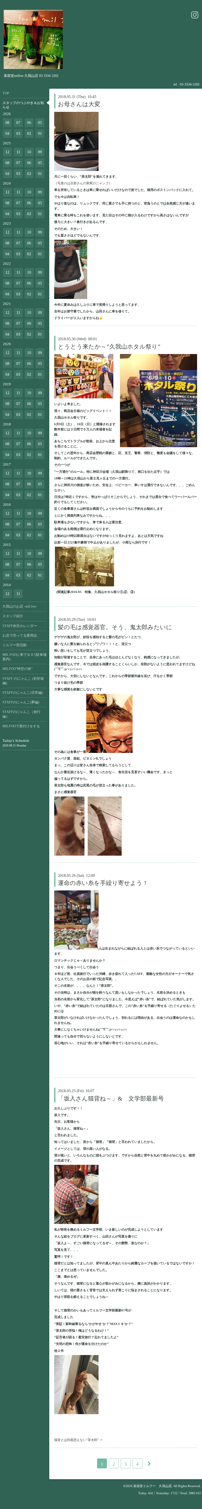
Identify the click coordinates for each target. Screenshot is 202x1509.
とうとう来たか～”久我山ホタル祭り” (109, 346)
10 (29, 152)
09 (40, 152)
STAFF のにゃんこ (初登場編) (23, 681)
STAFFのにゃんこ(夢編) (20, 702)
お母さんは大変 (79, 104)
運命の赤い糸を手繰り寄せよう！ (103, 883)
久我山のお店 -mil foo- (19, 606)
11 (18, 152)
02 (29, 133)
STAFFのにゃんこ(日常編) (22, 693)
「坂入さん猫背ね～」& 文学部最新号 (111, 1098)
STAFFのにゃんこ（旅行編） (21, 714)
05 (40, 122)
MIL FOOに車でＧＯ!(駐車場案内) (24, 657)
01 (40, 133)
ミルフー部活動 (14, 645)
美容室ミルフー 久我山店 (152, 1486)
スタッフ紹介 (12, 616)
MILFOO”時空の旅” (17, 669)
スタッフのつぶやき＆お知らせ (23, 105)
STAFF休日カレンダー (19, 626)
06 (29, 122)
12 (7, 152)
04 (7, 133)
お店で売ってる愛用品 (19, 635)
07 (18, 122)
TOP (5, 93)
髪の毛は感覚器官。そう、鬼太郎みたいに (115, 627)
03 (18, 133)
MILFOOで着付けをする (21, 726)
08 (7, 122)
